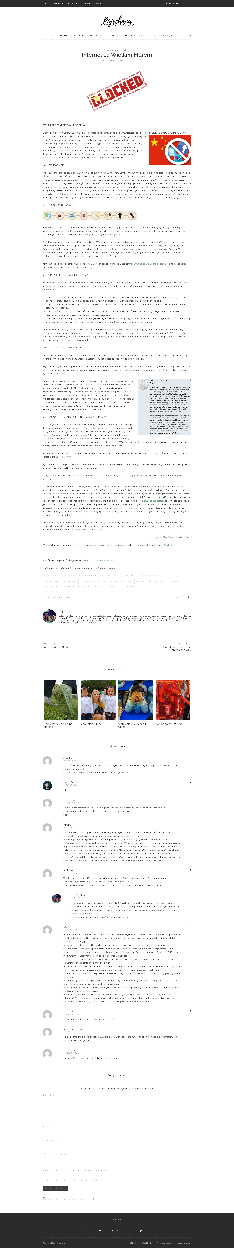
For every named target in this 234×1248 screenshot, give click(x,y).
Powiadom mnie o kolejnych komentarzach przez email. (75, 1170)
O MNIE (64, 35)
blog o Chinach (73, 576)
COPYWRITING (73, 3)
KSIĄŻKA (46, 3)
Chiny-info (69, 800)
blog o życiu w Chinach (97, 576)
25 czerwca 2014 (71, 929)
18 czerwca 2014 (80, 898)
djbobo (67, 824)
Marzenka (68, 1011)
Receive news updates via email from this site (69, 1199)
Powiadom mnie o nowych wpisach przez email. (70, 1180)
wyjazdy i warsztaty (93, 3)
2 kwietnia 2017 (70, 1014)
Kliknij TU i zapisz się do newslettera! (99, 560)
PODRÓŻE (79, 35)
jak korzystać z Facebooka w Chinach (156, 581)
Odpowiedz (187, 757)
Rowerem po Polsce (74, 1029)
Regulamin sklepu (184, 1243)
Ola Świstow (99, 586)
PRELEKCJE (58, 3)
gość (66, 926)
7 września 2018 (71, 1053)
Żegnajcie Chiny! (91, 723)
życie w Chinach (117, 50)
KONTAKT (133, 1243)
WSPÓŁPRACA (145, 35)
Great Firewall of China (94, 581)
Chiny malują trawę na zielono (58, 725)
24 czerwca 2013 (71, 785)
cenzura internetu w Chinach (60, 581)
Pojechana (117, 1219)
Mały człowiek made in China (132, 725)
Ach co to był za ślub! (169, 723)
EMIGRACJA (95, 35)
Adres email (50, 1140)
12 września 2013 (71, 803)
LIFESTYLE (127, 35)
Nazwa (47, 1126)
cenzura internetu (149, 576)
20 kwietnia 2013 (71, 760)
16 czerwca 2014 (71, 873)
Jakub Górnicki (71, 782)
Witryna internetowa (54, 1154)
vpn (112, 586)
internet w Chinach (121, 581)
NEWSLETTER (146, 1243)
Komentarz (49, 1095)
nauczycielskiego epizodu (152, 500)
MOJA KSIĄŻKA (166, 35)
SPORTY (112, 35)
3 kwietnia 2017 (70, 1032)
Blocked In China (160, 263)
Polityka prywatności (165, 1243)
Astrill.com (169, 545)
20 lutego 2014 (70, 827)
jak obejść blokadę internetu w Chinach (66, 586)
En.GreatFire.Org (141, 263)
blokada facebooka (124, 576)
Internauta (69, 1050)
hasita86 (68, 870)
